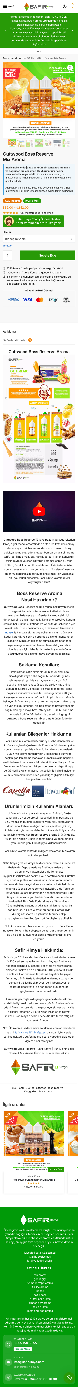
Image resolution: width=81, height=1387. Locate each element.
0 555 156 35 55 (25, 1343)
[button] (72, 6)
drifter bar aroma (40, 1298)
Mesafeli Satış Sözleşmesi (40, 1252)
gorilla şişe (40, 1279)
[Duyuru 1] (38, 51)
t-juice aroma (40, 1286)
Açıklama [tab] (9, 331)
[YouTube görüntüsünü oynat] (39, 511)
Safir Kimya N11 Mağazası (30, 1032)
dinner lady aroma (40, 1302)
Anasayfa (8, 58)
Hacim (7, 232)
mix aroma (40, 1275)
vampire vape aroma (40, 1282)
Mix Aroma (20, 58)
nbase (9, 632)
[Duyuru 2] (40, 51)
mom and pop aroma (40, 1310)
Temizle (7, 245)
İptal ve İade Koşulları (40, 1260)
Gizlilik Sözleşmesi (40, 1256)
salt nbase (40, 1294)
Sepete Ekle (47, 255)
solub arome (40, 1306)
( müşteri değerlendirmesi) (37, 213)
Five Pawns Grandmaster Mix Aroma (33, 1179)
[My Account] (64, 6)
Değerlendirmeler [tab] (17, 340)
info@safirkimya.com (29, 1362)
